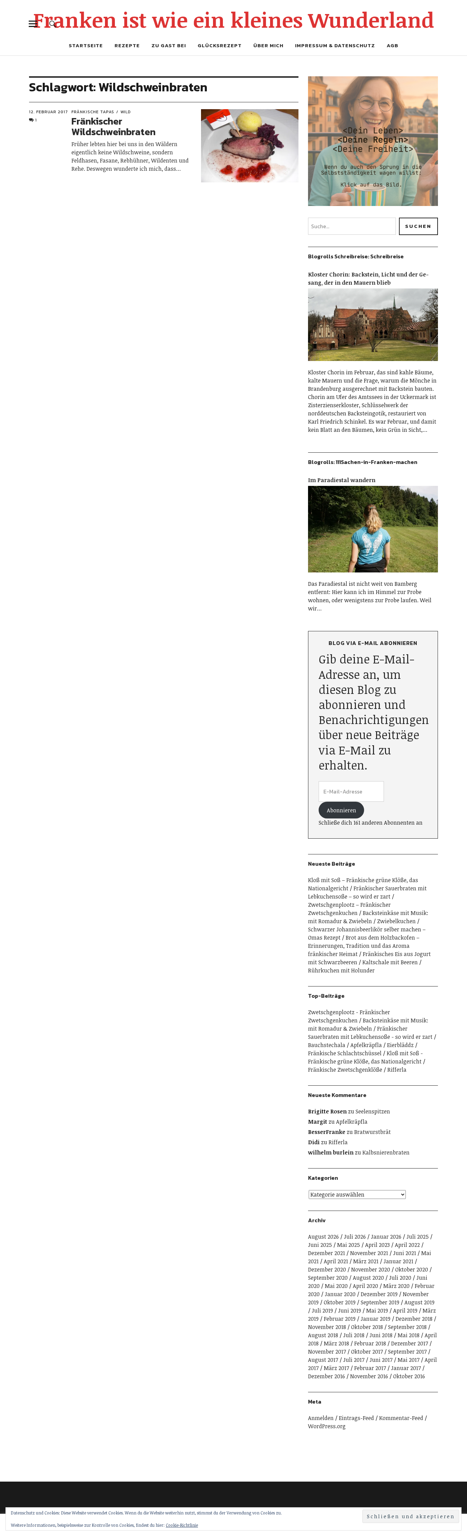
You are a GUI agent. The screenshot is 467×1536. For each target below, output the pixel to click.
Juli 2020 (400, 1277)
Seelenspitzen (373, 1111)
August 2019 (419, 1302)
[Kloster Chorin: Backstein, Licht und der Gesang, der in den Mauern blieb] (373, 364)
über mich (268, 45)
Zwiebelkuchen (396, 921)
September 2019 (380, 1302)
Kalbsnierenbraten (386, 1152)
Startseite (86, 45)
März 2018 (336, 1343)
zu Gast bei (168, 45)
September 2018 (407, 1327)
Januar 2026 (386, 1236)
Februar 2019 (340, 1318)
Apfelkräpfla (366, 1045)
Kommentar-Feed (401, 1418)
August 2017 (323, 1360)
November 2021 (369, 1253)
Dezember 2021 (326, 1253)
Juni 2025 (320, 1245)
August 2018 (323, 1335)
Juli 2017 (353, 1360)
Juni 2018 (381, 1335)
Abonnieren (341, 810)
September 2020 (328, 1277)
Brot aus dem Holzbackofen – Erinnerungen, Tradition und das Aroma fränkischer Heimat (363, 946)
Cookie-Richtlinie (182, 1525)
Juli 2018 (353, 1335)
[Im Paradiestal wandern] (373, 575)
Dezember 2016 (326, 1376)
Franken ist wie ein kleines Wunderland (233, 19)
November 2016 (369, 1376)
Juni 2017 (381, 1360)
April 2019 (405, 1310)
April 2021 (336, 1261)
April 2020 (365, 1286)
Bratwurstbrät (372, 1132)
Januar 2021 (398, 1261)
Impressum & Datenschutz (335, 45)
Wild (125, 112)
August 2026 (323, 1236)
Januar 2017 (406, 1368)
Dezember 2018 (414, 1318)
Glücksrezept (220, 45)
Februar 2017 (370, 1368)
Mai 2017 (408, 1360)
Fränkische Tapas (92, 112)
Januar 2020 (340, 1294)
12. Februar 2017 (48, 112)
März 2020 (396, 1286)
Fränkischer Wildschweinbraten (113, 126)
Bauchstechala (326, 1045)
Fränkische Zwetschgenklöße (345, 1069)
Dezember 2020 (327, 1269)
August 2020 (368, 1277)
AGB (392, 45)
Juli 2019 (322, 1310)
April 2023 (377, 1245)
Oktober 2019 (340, 1302)
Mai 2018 (408, 1335)
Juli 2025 (417, 1236)
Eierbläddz (400, 1045)
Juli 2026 (355, 1236)
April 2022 (407, 1245)
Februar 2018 (370, 1343)
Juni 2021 (404, 1253)
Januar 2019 (375, 1318)
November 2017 (327, 1351)
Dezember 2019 (379, 1294)
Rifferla (396, 1069)
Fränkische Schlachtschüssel (345, 1053)
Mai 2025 (348, 1245)
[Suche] (53, 24)
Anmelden (321, 1418)
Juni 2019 (349, 1310)
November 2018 (327, 1327)
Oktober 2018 (367, 1327)
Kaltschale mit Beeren (390, 962)
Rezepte (127, 45)
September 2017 (407, 1351)
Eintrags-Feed (356, 1418)
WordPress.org (327, 1426)
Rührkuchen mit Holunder (341, 970)
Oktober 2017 (367, 1351)
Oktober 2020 (411, 1269)
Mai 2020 (336, 1286)
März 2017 (336, 1368)
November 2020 (370, 1269)
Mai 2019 (377, 1310)
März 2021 (365, 1261)
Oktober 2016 (409, 1376)
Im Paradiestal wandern (341, 480)
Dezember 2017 (409, 1343)
